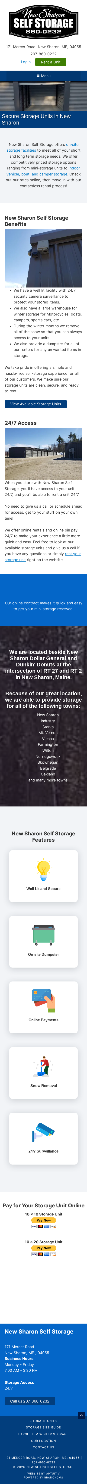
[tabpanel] (43, 96)
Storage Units (43, 1404)
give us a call (64, 531)
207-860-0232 (43, 54)
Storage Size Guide (43, 1411)
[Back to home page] (43, 21)
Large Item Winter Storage (43, 1418)
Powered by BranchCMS (43, 1461)
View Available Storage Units (35, 387)
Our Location (43, 1424)
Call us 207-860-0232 (29, 1385)
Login (26, 61)
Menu (46, 75)
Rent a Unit (51, 62)
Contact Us (43, 1431)
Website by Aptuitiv (43, 1457)
